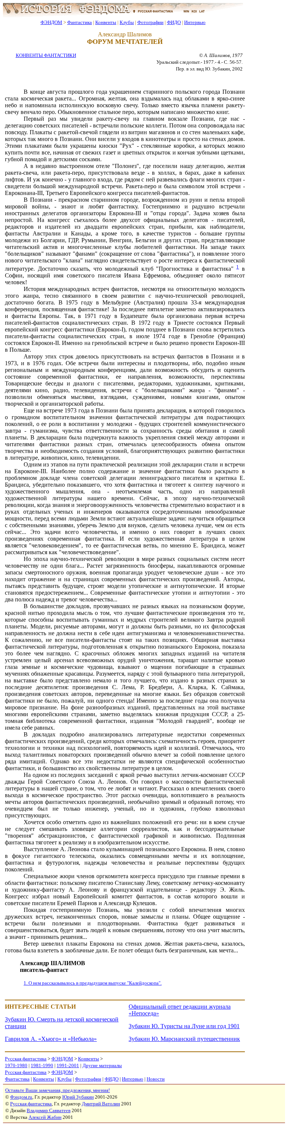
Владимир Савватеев (48, 1110)
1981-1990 (42, 1065)
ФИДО (174, 22)
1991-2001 (68, 1065)
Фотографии (150, 22)
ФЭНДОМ (51, 22)
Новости (156, 1079)
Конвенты (105, 22)
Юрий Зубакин (78, 1097)
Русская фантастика (25, 1059)
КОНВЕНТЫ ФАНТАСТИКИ (46, 55)
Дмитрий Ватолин (101, 1104)
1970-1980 (16, 1065)
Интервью (195, 22)
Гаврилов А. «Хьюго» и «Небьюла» (51, 1039)
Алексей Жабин (45, 1117)
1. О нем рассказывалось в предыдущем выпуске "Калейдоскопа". (93, 983)
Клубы (127, 22)
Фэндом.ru (21, 1097)
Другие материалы (102, 1065)
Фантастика (79, 22)
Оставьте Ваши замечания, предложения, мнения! (57, 1090)
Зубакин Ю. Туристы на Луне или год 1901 (184, 1026)
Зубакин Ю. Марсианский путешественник (184, 1039)
